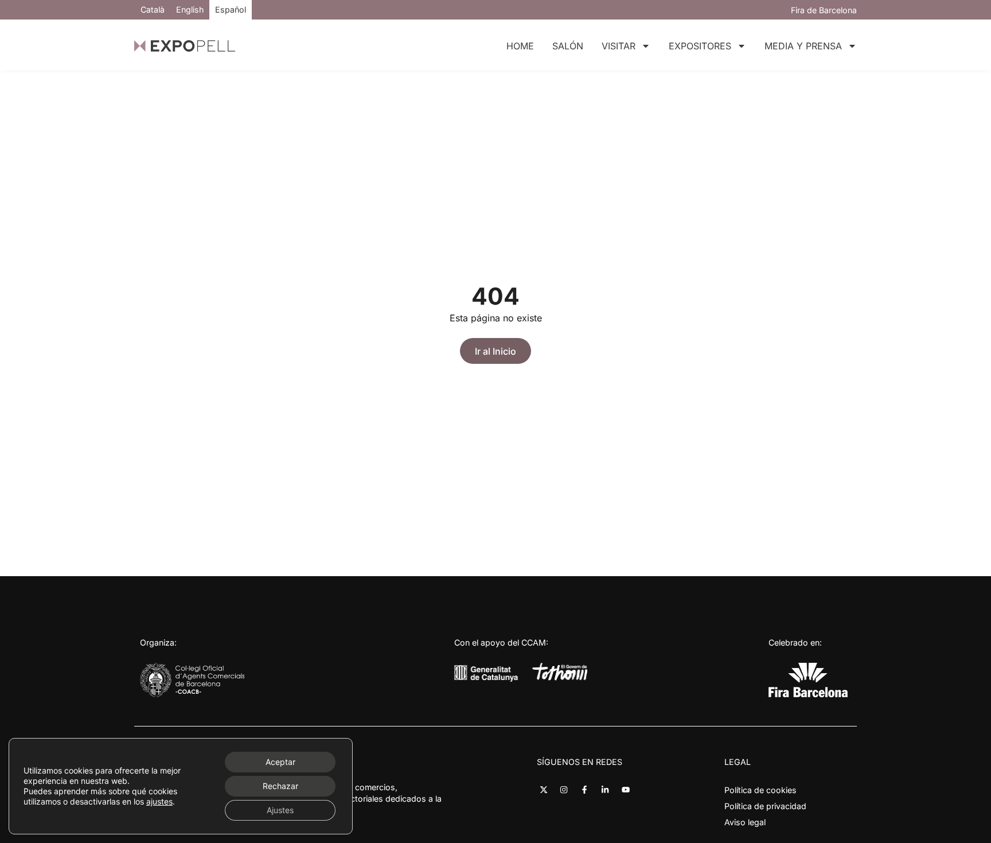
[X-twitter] (543, 790)
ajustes (159, 801)
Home (520, 46)
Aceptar (280, 762)
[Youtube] (625, 790)
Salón (567, 46)
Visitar (618, 46)
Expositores (700, 46)
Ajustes (280, 810)
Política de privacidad (765, 806)
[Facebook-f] (584, 790)
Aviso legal (745, 822)
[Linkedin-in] (605, 790)
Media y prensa (803, 46)
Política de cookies (760, 790)
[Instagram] (564, 790)
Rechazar (280, 786)
